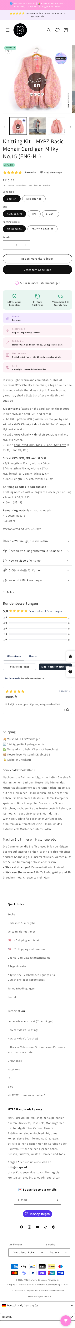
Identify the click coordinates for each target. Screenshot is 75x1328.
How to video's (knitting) (23, 1030)
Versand (19, 185)
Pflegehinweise (17, 966)
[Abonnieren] (56, 1200)
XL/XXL (50, 214)
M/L (34, 214)
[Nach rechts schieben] (71, 127)
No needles (14, 228)
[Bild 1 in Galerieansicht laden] (18, 126)
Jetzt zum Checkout (37, 270)
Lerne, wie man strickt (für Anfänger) (30, 1021)
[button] (7, 30)
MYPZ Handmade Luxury (35, 1280)
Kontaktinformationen (52, 1290)
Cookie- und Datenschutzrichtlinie (29, 957)
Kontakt (13, 997)
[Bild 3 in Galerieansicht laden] (56, 126)
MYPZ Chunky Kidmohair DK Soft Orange (40, 424)
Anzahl (6, 237)
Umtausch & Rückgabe (21, 923)
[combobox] (37, 1305)
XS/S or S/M (14, 214)
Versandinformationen (22, 931)
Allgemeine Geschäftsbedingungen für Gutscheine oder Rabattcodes (31, 977)
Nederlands (34, 198)
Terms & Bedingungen (21, 988)
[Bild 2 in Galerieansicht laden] (37, 126)
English (12, 198)
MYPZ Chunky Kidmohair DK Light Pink (38, 434)
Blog (10, 1086)
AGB (66, 1284)
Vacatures (14, 1069)
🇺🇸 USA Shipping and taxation (26, 949)
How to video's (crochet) (23, 1038)
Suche (11, 914)
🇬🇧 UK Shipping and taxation (25, 940)
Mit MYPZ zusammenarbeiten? (26, 1095)
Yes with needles (42, 228)
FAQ (10, 1078)
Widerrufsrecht (26, 1284)
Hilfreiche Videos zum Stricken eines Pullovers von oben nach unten (36, 1049)
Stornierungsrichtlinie (39, 1296)
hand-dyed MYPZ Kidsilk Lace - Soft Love (40, 445)
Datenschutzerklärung (48, 1284)
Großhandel (15, 1060)
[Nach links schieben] (4, 127)
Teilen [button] (10, 592)
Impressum (32, 1290)
